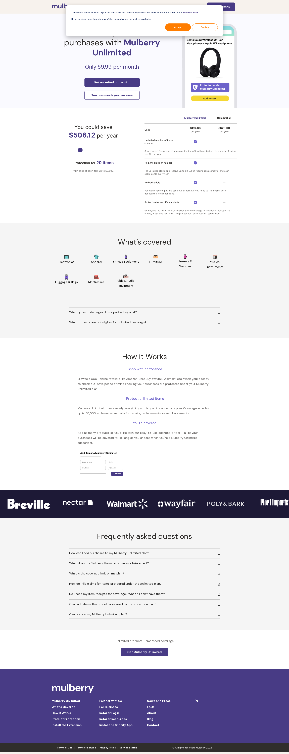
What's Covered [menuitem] (63, 707)
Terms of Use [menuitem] (64, 747)
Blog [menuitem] (150, 719)
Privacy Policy (190, 12)
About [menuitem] (151, 713)
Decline (205, 27)
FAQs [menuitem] (151, 707)
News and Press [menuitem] (159, 701)
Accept (178, 27)
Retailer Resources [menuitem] (113, 719)
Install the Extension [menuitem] (67, 725)
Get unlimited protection (112, 82)
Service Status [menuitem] (128, 747)
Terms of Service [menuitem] (86, 747)
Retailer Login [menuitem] (109, 713)
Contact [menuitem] (153, 725)
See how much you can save (112, 95)
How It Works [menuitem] (61, 713)
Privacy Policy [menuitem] (108, 747)
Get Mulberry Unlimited (144, 652)
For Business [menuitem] (108, 707)
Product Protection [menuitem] (66, 719)
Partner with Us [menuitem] (110, 701)
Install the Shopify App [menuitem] (115, 725)
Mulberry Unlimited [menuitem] (66, 701)
